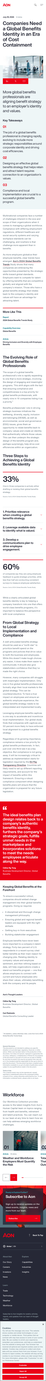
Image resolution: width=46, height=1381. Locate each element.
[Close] (43, 1324)
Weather (6, 1300)
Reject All (23, 1371)
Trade (5, 1290)
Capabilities (27, 1262)
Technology (8, 1295)
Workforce (7, 1305)
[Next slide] (13, 1177)
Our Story (7, 1262)
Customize (23, 1365)
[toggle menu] (41, 4)
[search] (35, 5)
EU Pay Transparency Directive (20, 763)
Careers (6, 1267)
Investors (7, 1272)
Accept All (23, 1377)
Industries (26, 1267)
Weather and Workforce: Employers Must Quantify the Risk (19, 1161)
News (5, 1276)
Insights (25, 1272)
